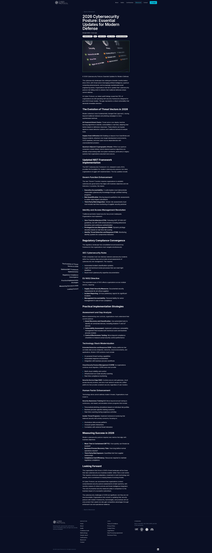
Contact (146, 2)
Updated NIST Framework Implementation (69, 270)
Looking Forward (72, 289)
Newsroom (138, 2)
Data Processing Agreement (115, 533)
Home (81, 523)
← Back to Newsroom (88, 11)
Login (154, 2)
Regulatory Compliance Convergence (70, 276)
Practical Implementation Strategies (69, 281)
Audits (122, 2)
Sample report (84, 535)
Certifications (129, 2)
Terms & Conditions (112, 523)
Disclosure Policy (112, 535)
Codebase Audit (84, 530)
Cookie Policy (111, 528)
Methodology (84, 533)
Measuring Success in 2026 (68, 286)
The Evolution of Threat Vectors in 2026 (70, 265)
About (116, 2)
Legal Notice (110, 530)
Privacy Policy (111, 526)
